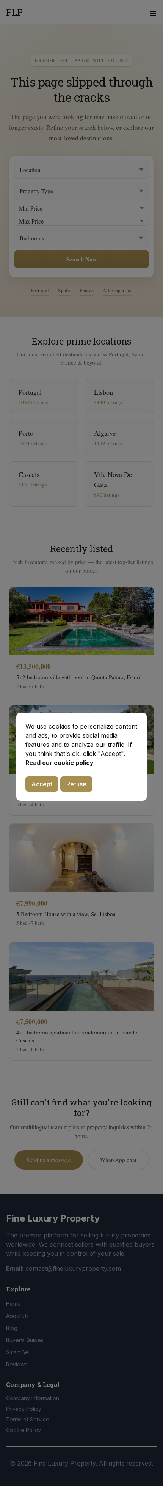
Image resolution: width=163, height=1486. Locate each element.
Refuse (76, 784)
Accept (41, 784)
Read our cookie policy (59, 763)
